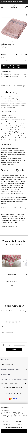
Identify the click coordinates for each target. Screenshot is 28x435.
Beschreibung (5, 86)
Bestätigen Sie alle (14, 431)
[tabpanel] (14, 27)
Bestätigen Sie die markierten (14, 427)
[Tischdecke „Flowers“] (11, 261)
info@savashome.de (9, 364)
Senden (14, 349)
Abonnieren (25, 383)
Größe (3, 58)
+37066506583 (6, 362)
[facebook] (17, 393)
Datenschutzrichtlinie (19, 345)
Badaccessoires (4, 12)
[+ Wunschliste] (26, 15)
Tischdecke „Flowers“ (11, 274)
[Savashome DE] (14, 7)
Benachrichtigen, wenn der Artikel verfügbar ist (14, 66)
